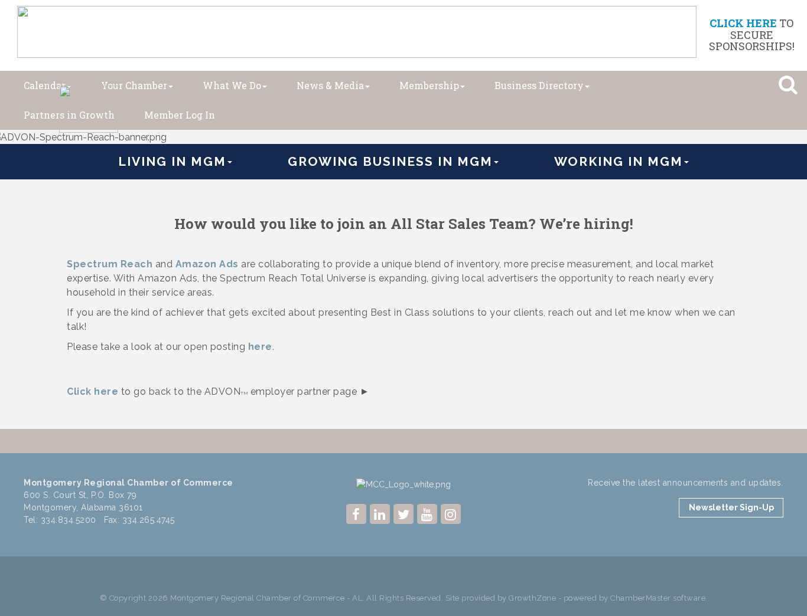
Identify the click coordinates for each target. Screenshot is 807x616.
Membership (429, 85)
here (260, 346)
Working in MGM (618, 161)
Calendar (45, 85)
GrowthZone (532, 598)
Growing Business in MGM (390, 161)
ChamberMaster (640, 598)
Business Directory (539, 85)
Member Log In (179, 115)
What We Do (232, 85)
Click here (92, 391)
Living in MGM (172, 161)
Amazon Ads (207, 264)
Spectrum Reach (109, 264)
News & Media (330, 85)
